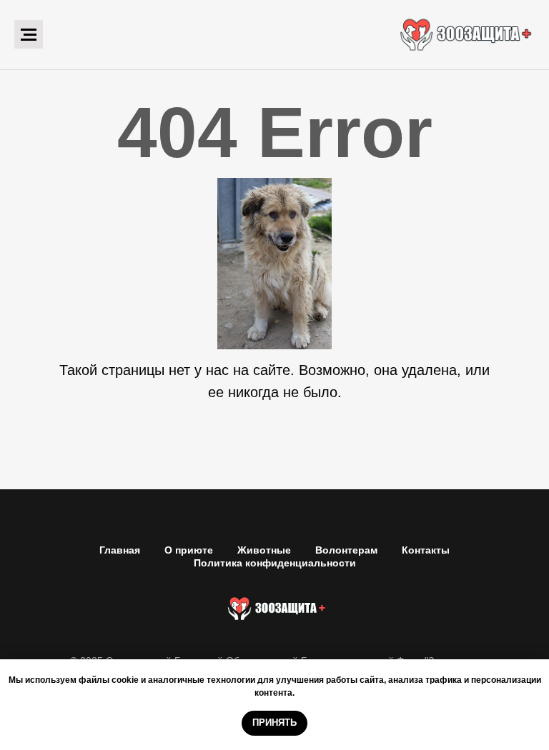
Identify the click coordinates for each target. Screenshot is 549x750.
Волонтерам (346, 550)
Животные (264, 550)
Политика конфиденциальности (275, 563)
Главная (119, 550)
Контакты (426, 550)
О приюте (188, 550)
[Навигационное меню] (28, 34)
